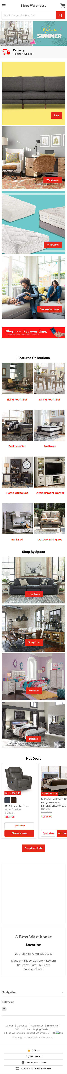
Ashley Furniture (12, 809)
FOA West (46, 808)
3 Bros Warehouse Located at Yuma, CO (26, 1033)
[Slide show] (33, 33)
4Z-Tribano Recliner (16, 806)
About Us (22, 1025)
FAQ (17, 1029)
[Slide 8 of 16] (33, 33)
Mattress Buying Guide (35, 1029)
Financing (52, 1025)
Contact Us (37, 1025)
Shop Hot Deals (33, 848)
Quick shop (19, 825)
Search (9, 1025)
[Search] (60, 15)
